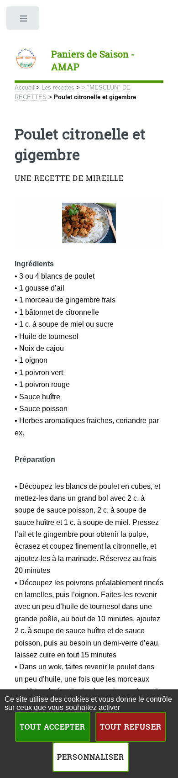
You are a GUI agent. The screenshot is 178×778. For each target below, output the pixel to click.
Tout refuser (131, 726)
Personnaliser (91, 757)
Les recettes (58, 87)
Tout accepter (53, 726)
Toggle (23, 20)
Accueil (24, 87)
